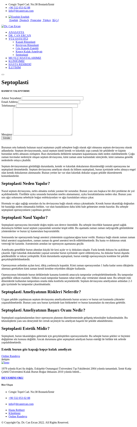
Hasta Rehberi (17, 410)
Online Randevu (10, 356)
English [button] (24, 16)
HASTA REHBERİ (20, 64)
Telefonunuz (8, 105)
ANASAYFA (16, 32)
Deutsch (24, 20)
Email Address (9, 101)
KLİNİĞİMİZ (17, 61)
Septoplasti (22, 54)
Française (35, 20)
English (13, 20)
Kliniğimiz (15, 413)
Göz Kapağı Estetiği (27, 48)
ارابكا (55, 20)
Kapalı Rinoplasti (25, 41)
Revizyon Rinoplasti (27, 45)
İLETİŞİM (15, 67)
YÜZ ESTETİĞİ (18, 38)
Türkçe (46, 20)
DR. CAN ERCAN (20, 35)
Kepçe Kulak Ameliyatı (29, 51)
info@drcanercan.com (21, 10)
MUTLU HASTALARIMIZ (25, 57)
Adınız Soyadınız (11, 98)
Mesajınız (6, 134)
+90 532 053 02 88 (19, 7)
